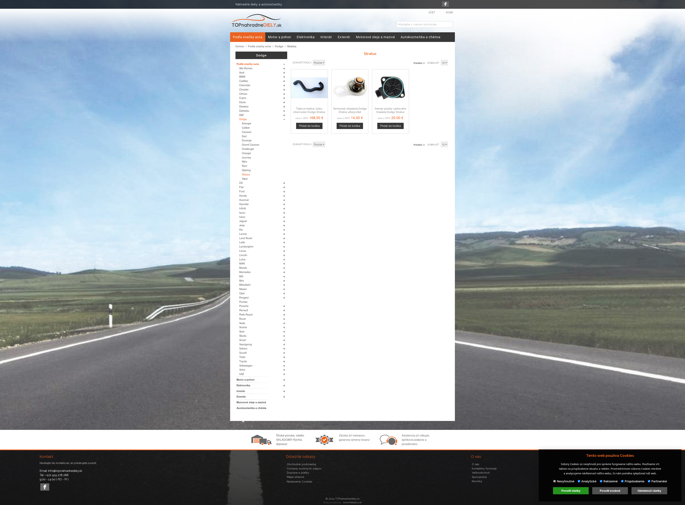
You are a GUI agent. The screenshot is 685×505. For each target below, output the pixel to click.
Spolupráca (479, 477)
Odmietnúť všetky (649, 491)
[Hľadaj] (449, 24)
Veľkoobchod (481, 472)
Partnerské (659, 481)
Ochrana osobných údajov (304, 468)
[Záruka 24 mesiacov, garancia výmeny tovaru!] (325, 444)
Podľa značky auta (259, 46)
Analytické (588, 481)
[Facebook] (445, 4)
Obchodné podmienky (301, 464)
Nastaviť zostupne (328, 63)
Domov (239, 46)
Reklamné (610, 481)
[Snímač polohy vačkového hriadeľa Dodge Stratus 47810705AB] (390, 87)
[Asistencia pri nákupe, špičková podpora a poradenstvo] (388, 444)
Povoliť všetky (570, 491)
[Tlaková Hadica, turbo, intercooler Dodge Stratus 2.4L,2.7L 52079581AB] (309, 87)
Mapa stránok (295, 477)
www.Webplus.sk (352, 502)
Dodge (279, 46)
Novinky (477, 481)
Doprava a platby (298, 472)
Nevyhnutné (565, 481)
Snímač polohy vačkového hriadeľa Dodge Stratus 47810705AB (390, 112)
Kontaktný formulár (484, 468)
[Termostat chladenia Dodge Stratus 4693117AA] (349, 87)
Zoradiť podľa (302, 62)
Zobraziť (433, 63)
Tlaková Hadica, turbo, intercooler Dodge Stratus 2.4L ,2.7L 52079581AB (309, 112)
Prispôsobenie (634, 481)
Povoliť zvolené (610, 491)
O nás (475, 464)
